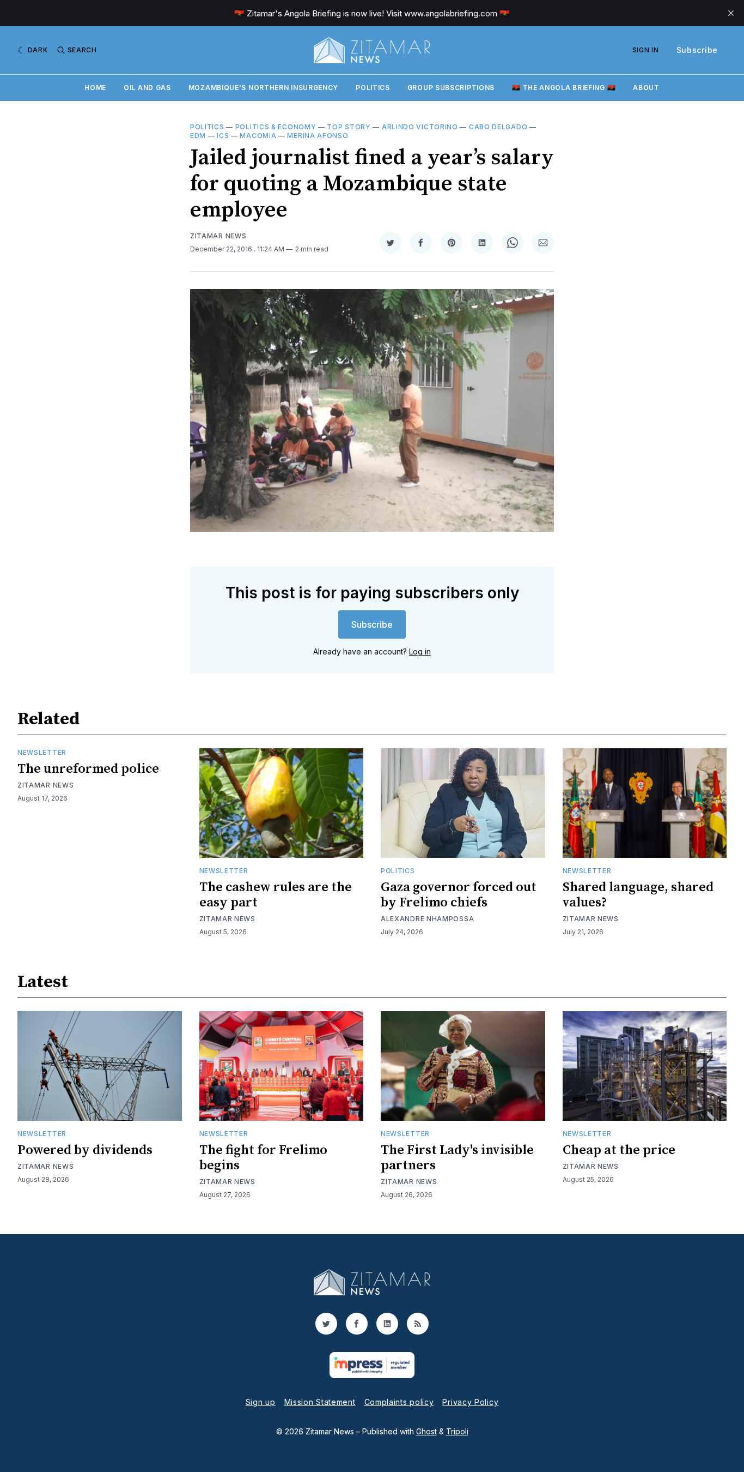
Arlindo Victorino (420, 127)
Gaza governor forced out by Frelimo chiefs (458, 895)
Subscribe (697, 50)
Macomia (258, 135)
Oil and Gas (147, 87)
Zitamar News (218, 236)
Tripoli (457, 1431)
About (646, 87)
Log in (420, 651)
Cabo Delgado (498, 127)
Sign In (645, 50)
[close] (731, 13)
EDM (198, 135)
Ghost (426, 1431)
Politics (373, 87)
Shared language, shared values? (638, 895)
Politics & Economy (275, 127)
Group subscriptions (451, 87)
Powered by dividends (85, 1150)
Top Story (348, 127)
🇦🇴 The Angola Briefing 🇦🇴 (563, 87)
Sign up (261, 1402)
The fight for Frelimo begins (263, 1158)
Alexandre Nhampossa (427, 919)
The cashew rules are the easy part (275, 895)
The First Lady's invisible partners (457, 1158)
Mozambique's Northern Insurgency (263, 87)
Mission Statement (320, 1402)
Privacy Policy (470, 1402)
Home (95, 87)
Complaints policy (399, 1402)
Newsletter (41, 752)
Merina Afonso (317, 135)
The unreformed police (88, 769)
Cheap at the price (619, 1150)
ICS (223, 135)
